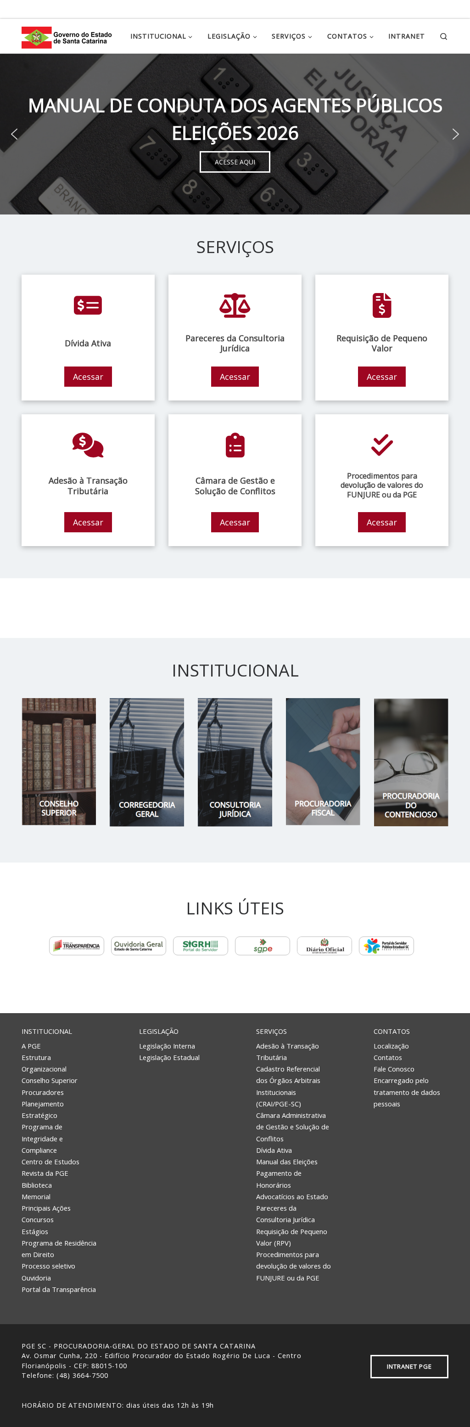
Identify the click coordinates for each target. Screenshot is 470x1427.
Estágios (35, 1231)
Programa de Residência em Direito (59, 1248)
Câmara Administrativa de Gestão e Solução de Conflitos (292, 1127)
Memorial (36, 1196)
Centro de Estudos (50, 1161)
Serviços (271, 1031)
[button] (14, 134)
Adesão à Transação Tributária (287, 1051)
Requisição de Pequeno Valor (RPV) (291, 1237)
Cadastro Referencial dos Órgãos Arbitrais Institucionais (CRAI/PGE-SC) (288, 1086)
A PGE (31, 1045)
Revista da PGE (45, 1173)
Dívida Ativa (274, 1150)
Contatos (392, 1031)
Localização (391, 1045)
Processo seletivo (48, 1265)
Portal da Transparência (59, 1289)
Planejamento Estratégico (43, 1109)
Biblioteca (37, 1185)
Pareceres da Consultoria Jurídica (285, 1213)
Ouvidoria (36, 1277)
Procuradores (43, 1092)
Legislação (159, 1031)
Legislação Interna (167, 1045)
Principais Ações (46, 1208)
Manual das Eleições (287, 1161)
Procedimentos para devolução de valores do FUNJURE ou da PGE (293, 1266)
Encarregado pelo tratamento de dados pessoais (407, 1092)
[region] (235, 134)
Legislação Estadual (169, 1057)
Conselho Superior (50, 1080)
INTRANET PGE (409, 1366)
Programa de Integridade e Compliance (42, 1138)
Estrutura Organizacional (44, 1063)
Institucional (47, 1031)
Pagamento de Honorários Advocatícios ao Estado (292, 1184)
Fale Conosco (394, 1068)
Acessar (88, 376)
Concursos (38, 1219)
